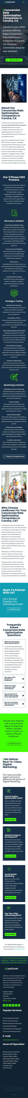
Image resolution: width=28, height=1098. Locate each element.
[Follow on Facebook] (10, 1005)
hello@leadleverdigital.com (11, 1040)
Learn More (11, 819)
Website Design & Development (12, 1023)
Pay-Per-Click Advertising (10, 1021)
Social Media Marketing (10, 1026)
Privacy (14, 1094)
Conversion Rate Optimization (12, 1031)
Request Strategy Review (15, 456)
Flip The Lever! (14, 60)
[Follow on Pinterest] (16, 1005)
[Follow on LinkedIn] (4, 1005)
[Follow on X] (13, 1005)
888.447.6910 (7, 1001)
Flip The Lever (15, 609)
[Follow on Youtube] (7, 1005)
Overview (13, 960)
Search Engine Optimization (11, 1018)
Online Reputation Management (12, 1029)
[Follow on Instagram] (19, 1005)
